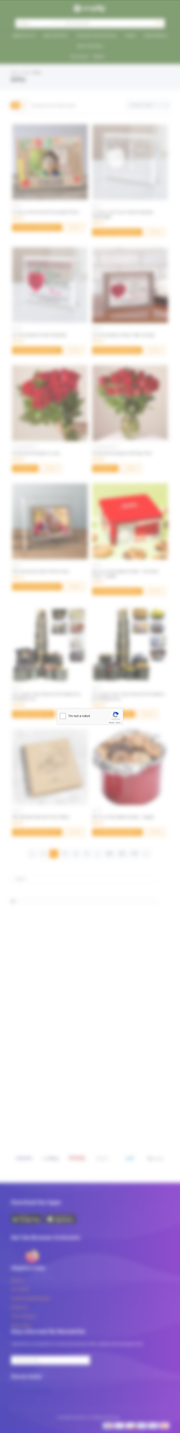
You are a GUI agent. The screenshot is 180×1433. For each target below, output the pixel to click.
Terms (117, 723)
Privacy (111, 723)
